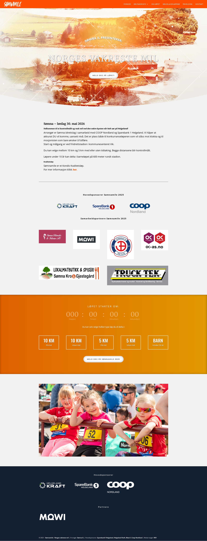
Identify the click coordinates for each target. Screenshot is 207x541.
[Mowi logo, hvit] (52, 519)
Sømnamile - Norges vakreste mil (57, 538)
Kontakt (199, 4)
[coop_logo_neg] (120, 493)
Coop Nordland (137, 538)
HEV (155, 538)
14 (108, 451)
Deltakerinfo (140, 4)
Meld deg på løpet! (103, 75)
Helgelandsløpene (171, 4)
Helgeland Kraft (119, 538)
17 (114, 451)
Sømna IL (80, 538)
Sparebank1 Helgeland (105, 538)
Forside (127, 4)
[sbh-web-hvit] (86, 489)
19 (118, 451)
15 (110, 451)
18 (116, 451)
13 (106, 451)
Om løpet (155, 4)
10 (100, 451)
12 (104, 451)
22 (124, 451)
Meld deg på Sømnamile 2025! (103, 359)
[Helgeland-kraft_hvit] (52, 488)
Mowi (128, 538)
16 (112, 451)
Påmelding (188, 4)
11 (102, 451)
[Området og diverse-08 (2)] (103, 456)
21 (122, 451)
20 (120, 451)
